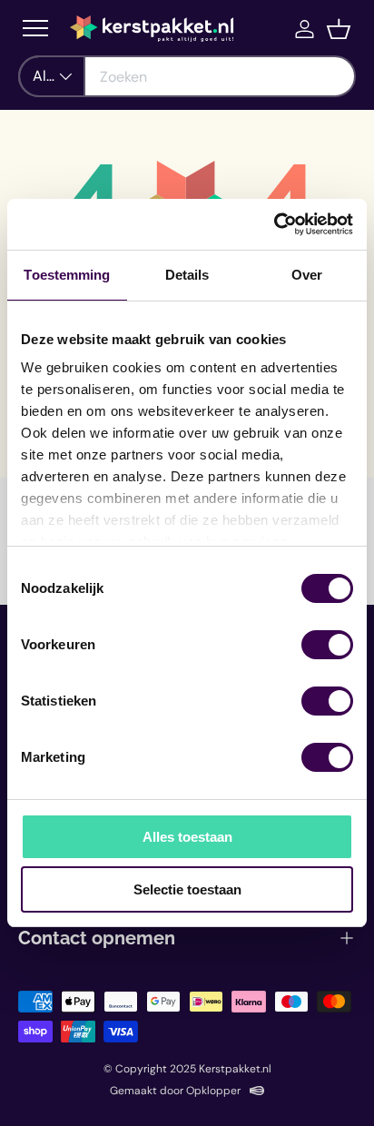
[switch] (327, 644)
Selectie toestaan (187, 889)
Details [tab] (187, 274)
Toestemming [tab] (67, 274)
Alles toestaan (187, 836)
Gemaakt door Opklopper (175, 1090)
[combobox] (187, 76)
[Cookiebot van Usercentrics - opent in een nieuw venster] (273, 224)
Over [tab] (306, 274)
